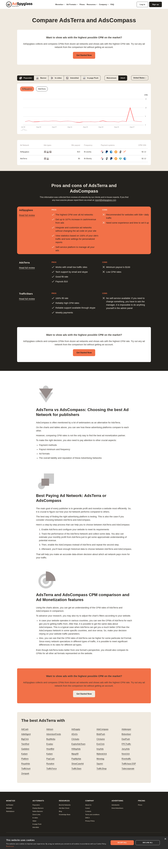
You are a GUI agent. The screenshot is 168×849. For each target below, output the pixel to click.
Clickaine (101, 739)
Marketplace (10, 811)
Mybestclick (102, 754)
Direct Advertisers (117, 808)
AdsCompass (102, 729)
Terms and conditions (92, 814)
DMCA (87, 818)
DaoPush (126, 739)
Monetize (59, 4)
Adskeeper (126, 729)
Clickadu (75, 739)
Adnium (49, 729)
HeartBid (50, 749)
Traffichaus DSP (129, 764)
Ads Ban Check (64, 808)
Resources (91, 4)
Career (87, 808)
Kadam (24, 754)
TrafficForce (51, 769)
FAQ (112, 4)
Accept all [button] (122, 843)
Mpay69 (74, 754)
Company (103, 4)
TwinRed (25, 744)
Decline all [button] (148, 843)
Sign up (155, 4)
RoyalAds (25, 764)
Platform (25, 759)
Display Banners (38, 808)
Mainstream (111, 78)
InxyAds (100, 749)
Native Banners (37, 811)
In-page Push (92, 78)
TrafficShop (102, 769)
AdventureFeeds (53, 734)
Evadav (49, 744)
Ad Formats (71, 4)
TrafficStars (76, 769)
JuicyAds (126, 749)
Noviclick (126, 754)
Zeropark (25, 773)
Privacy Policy (90, 821)
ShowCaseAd (77, 764)
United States (139, 78)
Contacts (88, 811)
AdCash (24, 729)
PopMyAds (76, 759)
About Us (88, 805)
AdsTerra (23, 159)
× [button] (165, 839)
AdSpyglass (24, 152)
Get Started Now (84, 55)
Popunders (36, 805)
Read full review (27, 215)
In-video (58, 78)
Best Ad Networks (65, 805)
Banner (43, 78)
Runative (50, 764)
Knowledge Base (64, 814)
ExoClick (100, 744)
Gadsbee (25, 749)
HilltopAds (76, 749)
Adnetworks (115, 805)
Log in (142, 4)
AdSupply (75, 729)
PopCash (50, 759)
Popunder (27, 78)
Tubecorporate (128, 769)
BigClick (25, 739)
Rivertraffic (126, 759)
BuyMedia (50, 739)
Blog (60, 811)
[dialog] (84, 842)
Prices (82, 4)
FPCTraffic (126, 744)
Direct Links (36, 814)
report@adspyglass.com (105, 200)
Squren (100, 764)
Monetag (100, 759)
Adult (123, 78)
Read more (10, 846)
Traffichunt (25, 769)
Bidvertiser (126, 734)
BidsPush (101, 734)
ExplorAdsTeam (78, 744)
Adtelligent (26, 734)
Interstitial (74, 78)
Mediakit (9, 808)
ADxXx (74, 734)
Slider (34, 821)
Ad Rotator (9, 805)
